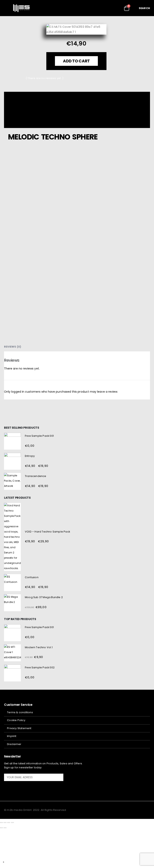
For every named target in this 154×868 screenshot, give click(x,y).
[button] (7, 8)
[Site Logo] (21, 8)
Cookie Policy (16, 720)
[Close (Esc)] (12, 822)
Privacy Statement (19, 728)
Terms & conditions (20, 712)
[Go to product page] (12, 441)
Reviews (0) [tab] (12, 347)
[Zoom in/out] (1, 822)
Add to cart (76, 61)
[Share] (8, 822)
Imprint (11, 736)
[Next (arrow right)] (5, 827)
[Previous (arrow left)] (1, 827)
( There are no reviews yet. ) (44, 78)
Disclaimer (14, 744)
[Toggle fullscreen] (5, 822)
